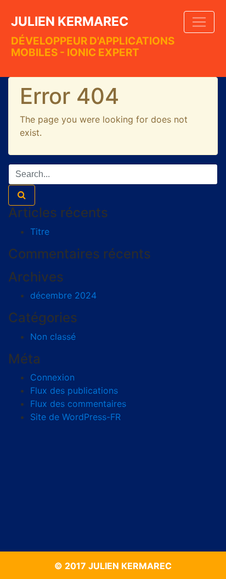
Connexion (52, 377)
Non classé (53, 336)
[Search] (21, 195)
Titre (39, 231)
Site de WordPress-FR (75, 416)
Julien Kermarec (69, 21)
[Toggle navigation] (199, 22)
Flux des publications (74, 390)
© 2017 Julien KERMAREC (113, 565)
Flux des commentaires (78, 403)
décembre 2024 (63, 295)
